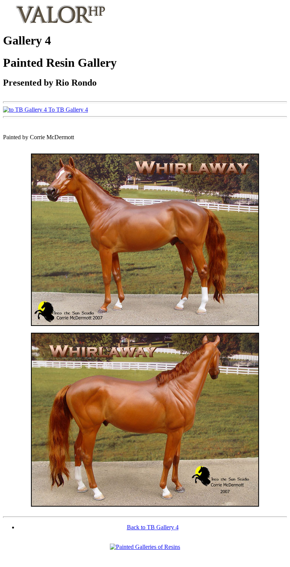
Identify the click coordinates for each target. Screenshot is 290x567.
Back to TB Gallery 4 (153, 527)
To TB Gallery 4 (67, 109)
